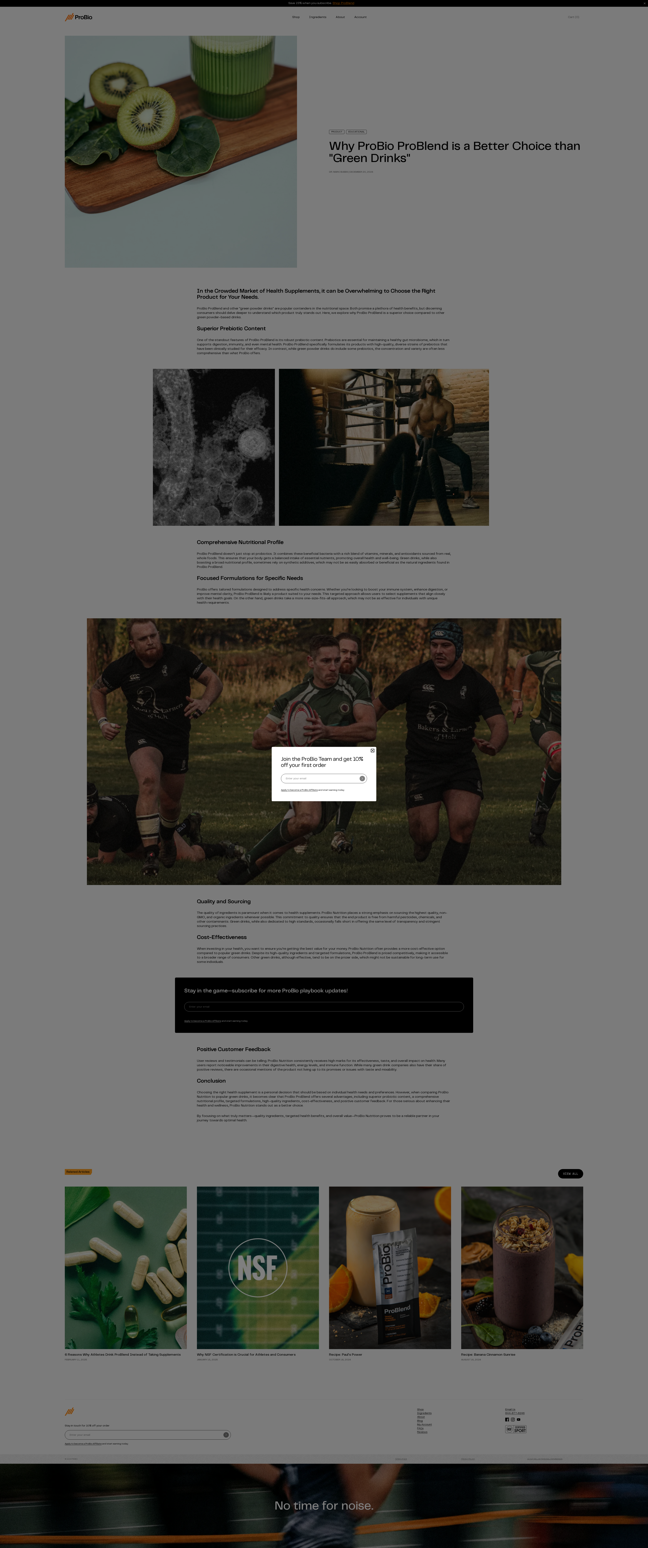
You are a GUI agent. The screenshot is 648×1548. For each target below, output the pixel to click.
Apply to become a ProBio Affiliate (299, 790)
